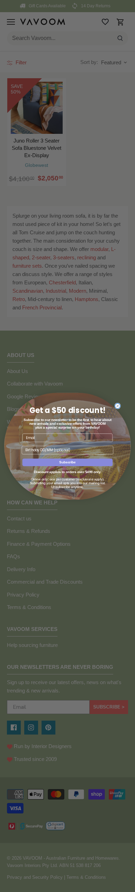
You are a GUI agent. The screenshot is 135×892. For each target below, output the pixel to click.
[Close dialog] (117, 405)
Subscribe (67, 462)
